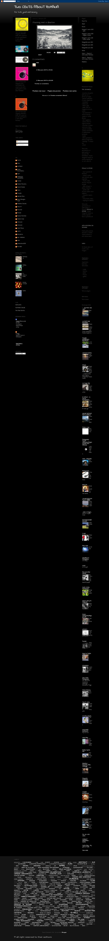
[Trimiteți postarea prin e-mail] (54, 52)
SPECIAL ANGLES (89, 916)
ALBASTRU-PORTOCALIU (37, 864)
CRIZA (74, 875)
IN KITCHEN (84, 887)
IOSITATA (52, 888)
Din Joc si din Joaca (86, 835)
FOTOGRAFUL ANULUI (58, 882)
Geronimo (43, 885)
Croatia (81, 875)
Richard (19, 213)
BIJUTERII (46, 869)
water (81, 924)
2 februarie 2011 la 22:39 (44, 80)
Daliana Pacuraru (21, 184)
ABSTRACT (83, 862)
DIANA (52, 877)
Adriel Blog (85, 738)
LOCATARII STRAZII (20, 892)
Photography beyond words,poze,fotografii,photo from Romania (87, 442)
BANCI (16, 869)
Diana (18, 190)
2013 (90, 768)
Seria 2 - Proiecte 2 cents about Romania (87, 58)
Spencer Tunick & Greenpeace (20, 336)
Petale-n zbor (85, 427)
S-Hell (83, 534)
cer (91, 870)
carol (55, 870)
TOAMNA (40, 921)
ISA (60, 888)
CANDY (48, 870)
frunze (26, 884)
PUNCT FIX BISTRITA (51, 909)
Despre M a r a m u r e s (21, 322)
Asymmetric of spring (90, 633)
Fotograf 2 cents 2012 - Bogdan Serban (87, 34)
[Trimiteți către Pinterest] (64, 52)
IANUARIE (92, 885)
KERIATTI (17, 890)
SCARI (24, 914)
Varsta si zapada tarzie (86, 514)
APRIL (62, 866)
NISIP (55, 899)
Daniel (19, 877)
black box (84, 485)
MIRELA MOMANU (28, 896)
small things (42, 916)
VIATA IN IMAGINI (20, 924)
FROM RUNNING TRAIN (87, 882)
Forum (83, 27)
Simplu (84, 365)
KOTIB (26, 890)
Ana (37, 62)
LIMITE (82, 890)
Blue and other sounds (86, 572)
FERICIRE (73, 880)
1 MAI (41, 862)
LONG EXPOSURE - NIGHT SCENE (43, 892)
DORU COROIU (18, 879)
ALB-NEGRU (22, 864)
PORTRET (57, 907)
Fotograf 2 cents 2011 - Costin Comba (87, 38)
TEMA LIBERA (70, 919)
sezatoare (16, 916)
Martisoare (25, 257)
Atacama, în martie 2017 (90, 504)
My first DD (85, 732)
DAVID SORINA (41, 877)
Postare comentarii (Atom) (59, 95)
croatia (90, 809)
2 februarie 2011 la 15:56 (44, 70)
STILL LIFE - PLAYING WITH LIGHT (69, 917)
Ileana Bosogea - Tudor (21, 200)
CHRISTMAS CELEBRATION (50, 872)
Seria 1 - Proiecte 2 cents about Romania (87, 54)
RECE (36, 911)
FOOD (33, 882)
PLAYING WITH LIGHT (35, 907)
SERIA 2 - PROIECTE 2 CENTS (85, 914)
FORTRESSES (43, 882)
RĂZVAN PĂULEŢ (19, 911)
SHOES (23, 916)
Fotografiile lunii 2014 (87, 42)
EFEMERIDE (85, 666)
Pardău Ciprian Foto (86, 750)
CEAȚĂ (85, 870)
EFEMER (21, 880)
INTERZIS (29, 888)
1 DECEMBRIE (26, 862)
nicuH (83, 566)
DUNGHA (74, 879)
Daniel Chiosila (21, 187)
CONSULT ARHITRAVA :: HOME (85, 840)
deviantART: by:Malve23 (85, 730)
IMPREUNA (58, 887)
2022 (74, 862)
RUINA (66, 913)
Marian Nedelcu (69, 893)
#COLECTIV (17, 862)
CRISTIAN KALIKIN (64, 875)
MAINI (59, 893)
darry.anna (20, 234)
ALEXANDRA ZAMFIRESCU (57, 864)
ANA (17, 865)
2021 (69, 862)
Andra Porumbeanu (20, 170)
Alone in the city (90, 605)
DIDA (59, 877)
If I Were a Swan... (25, 275)
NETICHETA (18, 305)
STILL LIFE (50, 917)
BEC (40, 869)
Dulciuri (59, 879)
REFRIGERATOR (45, 911)
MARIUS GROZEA (83, 893)
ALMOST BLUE (82, 864)
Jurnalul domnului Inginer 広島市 (87, 499)
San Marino (90, 461)
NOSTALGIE (79, 899)
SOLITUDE (74, 916)
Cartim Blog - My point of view (87, 846)
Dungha (19, 193)
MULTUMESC (69, 898)
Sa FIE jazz (90, 547)
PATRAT (79, 903)
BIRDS (54, 869)
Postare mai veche (69, 91)
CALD (40, 870)
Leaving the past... (90, 668)
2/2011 (47, 862)
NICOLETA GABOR (27, 899)
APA (55, 865)
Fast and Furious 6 (90, 755)
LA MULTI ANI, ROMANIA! (86, 322)
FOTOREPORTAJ (72, 882)
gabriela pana (70, 884)
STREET (87, 917)
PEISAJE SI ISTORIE (87, 168)
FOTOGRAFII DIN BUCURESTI (86, 820)
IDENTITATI (33, 887)
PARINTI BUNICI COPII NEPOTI (41, 903)
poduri (48, 907)
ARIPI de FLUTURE (87, 807)
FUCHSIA (43, 884)
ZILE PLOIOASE (74, 925)
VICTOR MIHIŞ (35, 924)
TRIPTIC (82, 921)
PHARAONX (63, 904)
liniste (90, 890)
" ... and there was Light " (87, 308)
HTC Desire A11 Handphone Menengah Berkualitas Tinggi (86, 683)
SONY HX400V (90, 524)
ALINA (70, 864)
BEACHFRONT (30, 869)
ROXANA (57, 913)
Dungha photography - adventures (86, 339)
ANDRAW (36, 866)
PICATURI (38, 906)
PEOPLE (41, 904)
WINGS (27, 925)
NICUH (37, 899)
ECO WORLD (91, 879)
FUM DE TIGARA (55, 884)
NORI (70, 899)
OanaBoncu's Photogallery (85, 558)
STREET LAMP (19, 919)
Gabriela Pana (20, 196)
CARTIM (77, 870)
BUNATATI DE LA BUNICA (20, 870)
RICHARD (65, 911)
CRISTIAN (40, 875)
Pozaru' (81, 907)
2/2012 (56, 862)
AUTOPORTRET (78, 867)
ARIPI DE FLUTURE (27, 867)
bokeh (85, 869)
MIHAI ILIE (36, 895)
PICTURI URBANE (62, 906)
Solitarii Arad (20, 219)
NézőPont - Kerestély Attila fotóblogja (86, 765)
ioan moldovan (21, 237)
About (83, 24)
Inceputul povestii (90, 537)
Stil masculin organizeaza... (90, 742)
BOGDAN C (79, 869)
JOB (90, 888)
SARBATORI (89, 913)
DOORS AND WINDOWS (81, 877)
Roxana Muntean (21, 216)
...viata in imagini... (87, 512)
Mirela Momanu (86, 690)
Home (83, 51)
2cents (19, 160)
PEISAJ (89, 903)
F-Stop (17, 334)
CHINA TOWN (32, 872)
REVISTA (56, 911)
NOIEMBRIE (63, 899)
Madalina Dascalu (21, 204)
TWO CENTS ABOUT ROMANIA (36, 7)
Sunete (40, 919)
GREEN (59, 885)
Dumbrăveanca (90, 782)
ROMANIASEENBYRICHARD (87, 520)
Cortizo (80, 874)
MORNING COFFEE (36, 898)
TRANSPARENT (60, 921)
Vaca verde (85, 850)
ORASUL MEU (76, 901)
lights (77, 890)
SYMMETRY (48, 919)
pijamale (82, 906)
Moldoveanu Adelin (72, 896)
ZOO (83, 925)
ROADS (77, 911)
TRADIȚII (51, 921)
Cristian (19, 181)
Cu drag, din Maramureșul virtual (19, 325)
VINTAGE (47, 924)
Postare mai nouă (39, 91)
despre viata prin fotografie (86, 601)
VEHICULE (81, 922)
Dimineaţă (84, 561)
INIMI (93, 887)
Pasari (63, 903)
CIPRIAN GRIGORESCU (23, 874)
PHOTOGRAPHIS (82, 904)
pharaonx (84, 629)
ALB (93, 862)
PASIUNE (70, 903)
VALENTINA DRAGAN (67, 922)
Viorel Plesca (20, 228)
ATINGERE (66, 867)
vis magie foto (86, 383)
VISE (74, 924)
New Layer (85, 546)
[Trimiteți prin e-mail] (58, 52)
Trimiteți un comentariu (42, 83)
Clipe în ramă (85, 702)
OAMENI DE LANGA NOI (29, 901)
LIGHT (69, 890)
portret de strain (69, 907)
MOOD (24, 898)
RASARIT (81, 909)
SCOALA (32, 914)
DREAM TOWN (42, 879)
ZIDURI (65, 925)
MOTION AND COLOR (54, 898)
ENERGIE (32, 880)
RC (29, 911)
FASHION (54, 880)
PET (51, 904)
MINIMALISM (71, 895)
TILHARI (92, 919)
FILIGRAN (83, 880)
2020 (64, 862)
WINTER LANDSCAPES (41, 925)
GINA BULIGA (52, 885)
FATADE (63, 880)
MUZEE (87, 898)
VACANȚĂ (53, 922)
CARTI (68, 870)
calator (32, 870)
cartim (19, 231)
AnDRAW (19, 166)
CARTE (61, 870)
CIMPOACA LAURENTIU (20, 177)
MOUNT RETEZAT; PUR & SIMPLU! (87, 414)
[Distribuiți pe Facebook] (62, 52)
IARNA (18, 887)
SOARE (64, 916)
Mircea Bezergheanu (84, 895)
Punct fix (84, 21)
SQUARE (42, 917)
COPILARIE (70, 874)
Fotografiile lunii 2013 (87, 45)
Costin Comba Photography (85, 588)
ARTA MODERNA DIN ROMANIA (48, 867)
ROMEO (31, 913)
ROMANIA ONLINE (20, 308)
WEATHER (89, 924)
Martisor (17, 895)
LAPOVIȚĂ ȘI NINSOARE (50, 890)
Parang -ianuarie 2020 (90, 419)
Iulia (84, 888)
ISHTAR (66, 888)
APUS (75, 865)
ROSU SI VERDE (45, 913)
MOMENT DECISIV (87, 896)
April (18, 174)
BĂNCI (22, 869)
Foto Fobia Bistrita (20, 311)
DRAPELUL (29, 879)
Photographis (85, 471)
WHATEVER (18, 925)
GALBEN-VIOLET (86, 884)
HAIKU (83, 243)
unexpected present (90, 645)
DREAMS (52, 879)
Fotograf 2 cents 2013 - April (87, 30)
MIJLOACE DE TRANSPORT (52, 895)
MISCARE (53, 896)
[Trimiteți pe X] (61, 52)
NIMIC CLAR (46, 899)
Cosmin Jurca (88, 874)
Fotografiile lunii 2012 (87, 48)
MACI (43, 893)
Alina (18, 163)
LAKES (36, 890)
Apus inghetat (90, 356)
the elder (19, 247)
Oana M (19, 207)
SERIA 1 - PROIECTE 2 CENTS (64, 914)
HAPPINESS (76, 885)
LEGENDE (62, 890)
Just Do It (90, 692)
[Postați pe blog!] (59, 52)
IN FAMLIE (75, 887)
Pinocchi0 (19, 210)
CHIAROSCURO (19, 872)
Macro (51, 893)
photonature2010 (21, 243)
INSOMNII (20, 888)
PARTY (57, 903)
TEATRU (59, 919)
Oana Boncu (44, 901)
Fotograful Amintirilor (85, 779)
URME (46, 922)
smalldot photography (85, 792)
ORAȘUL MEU (89, 901)
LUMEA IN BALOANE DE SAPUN (76, 892)
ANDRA (25, 866)
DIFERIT (67, 877)
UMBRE (27, 922)
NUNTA (16, 901)
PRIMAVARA (27, 909)
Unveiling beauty (86, 716)
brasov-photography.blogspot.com (87, 615)
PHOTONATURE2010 (22, 906)
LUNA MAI (33, 893)
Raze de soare (90, 909)
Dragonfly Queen (90, 591)
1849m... (90, 311)
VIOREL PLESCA (61, 924)
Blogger (64, 932)
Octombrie (57, 901)
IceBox (25, 887)
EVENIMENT (43, 880)
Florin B (20, 882)
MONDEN (17, 898)
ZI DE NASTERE (56, 925)
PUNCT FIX (39, 909)
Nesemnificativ (90, 430)
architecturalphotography (87, 865)
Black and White (65, 869)
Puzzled (84, 641)
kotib (18, 240)
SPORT (33, 917)
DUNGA (65, 879)
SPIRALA (24, 266)
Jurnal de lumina (87, 353)
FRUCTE (19, 884)
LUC (61, 892)
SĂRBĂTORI (17, 914)
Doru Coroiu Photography (85, 678)
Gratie (24, 291)
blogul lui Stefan (86, 653)
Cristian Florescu (53, 875)
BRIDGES (91, 869)
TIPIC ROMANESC (86, 90)
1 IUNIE (36, 862)
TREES (72, 921)
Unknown (19, 222)
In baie (67, 887)
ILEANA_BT (45, 887)
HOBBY (85, 885)
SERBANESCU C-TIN (43, 914)
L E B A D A (90, 342)
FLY (25, 882)
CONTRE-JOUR (55, 874)
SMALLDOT (54, 916)
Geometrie (17, 885)
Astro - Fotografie (87, 459)
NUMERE (89, 899)
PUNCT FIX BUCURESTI (67, 909)
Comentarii (21, 145)
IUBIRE (77, 888)
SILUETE (32, 916)
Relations (84, 62)
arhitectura (16, 867)
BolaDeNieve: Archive (19, 344)
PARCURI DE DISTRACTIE (21, 903)
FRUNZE (34, 884)
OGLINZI (65, 901)
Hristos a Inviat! (25, 283)
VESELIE (91, 922)
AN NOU (93, 864)
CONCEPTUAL (42, 874)
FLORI (93, 880)
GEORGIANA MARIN (30, 885)
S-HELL (74, 913)
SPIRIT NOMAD (22, 917)
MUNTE (78, 898)
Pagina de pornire (54, 91)
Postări (19, 142)
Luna (24, 893)
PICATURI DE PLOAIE (48, 906)
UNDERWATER (36, 922)
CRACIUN (31, 875)
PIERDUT (74, 906)
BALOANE (90, 867)
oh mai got (85, 567)
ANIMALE (48, 865)
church (68, 872)
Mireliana (43, 896)
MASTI (27, 895)
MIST (40, 54)
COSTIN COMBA (19, 875)
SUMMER (31, 919)
